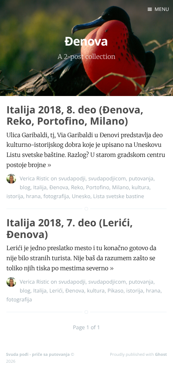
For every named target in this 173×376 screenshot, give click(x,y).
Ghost (161, 354)
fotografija (56, 196)
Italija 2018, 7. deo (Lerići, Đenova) (69, 228)
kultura (140, 187)
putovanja (141, 178)
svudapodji (71, 178)
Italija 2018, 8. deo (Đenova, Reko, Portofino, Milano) (74, 115)
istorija (14, 196)
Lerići (56, 290)
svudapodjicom (107, 178)
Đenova (58, 187)
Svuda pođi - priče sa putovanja (38, 354)
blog (25, 187)
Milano (120, 187)
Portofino (97, 187)
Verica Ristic (34, 178)
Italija (39, 187)
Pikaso (115, 290)
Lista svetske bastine (118, 196)
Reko (77, 187)
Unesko (81, 196)
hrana (33, 196)
